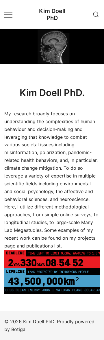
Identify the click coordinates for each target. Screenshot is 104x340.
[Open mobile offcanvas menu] (8, 14)
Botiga (18, 329)
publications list (43, 246)
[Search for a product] (96, 14)
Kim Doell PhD (52, 14)
